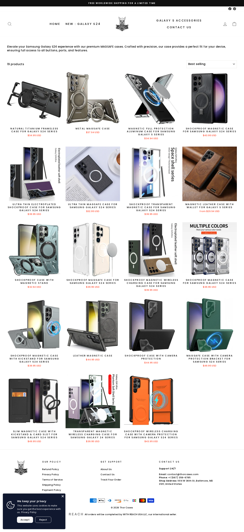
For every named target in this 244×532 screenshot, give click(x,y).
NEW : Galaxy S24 (83, 24)
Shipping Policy (51, 484)
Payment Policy (51, 490)
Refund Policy (50, 469)
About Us (106, 469)
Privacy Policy (50, 474)
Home (55, 24)
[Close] (62, 496)
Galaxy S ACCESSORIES (179, 20)
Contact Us (179, 27)
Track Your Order (111, 479)
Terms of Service (52, 479)
